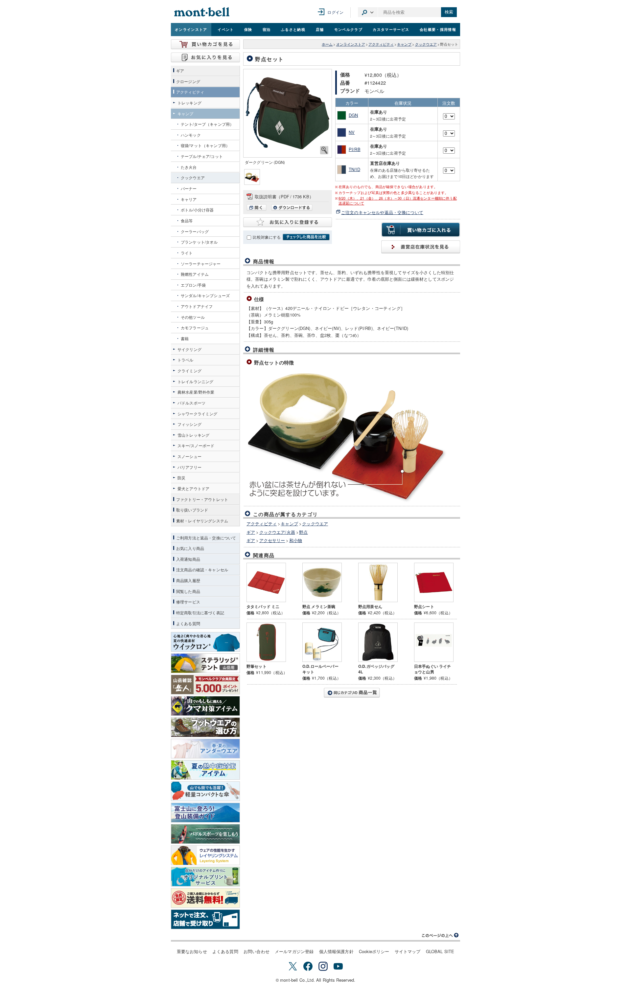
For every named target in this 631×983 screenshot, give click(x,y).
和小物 (295, 540)
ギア (250, 532)
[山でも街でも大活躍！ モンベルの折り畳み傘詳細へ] (205, 791)
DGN (353, 115)
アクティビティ (381, 44)
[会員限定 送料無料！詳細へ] (205, 898)
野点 (303, 532)
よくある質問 (225, 951)
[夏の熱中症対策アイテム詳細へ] (205, 770)
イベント (226, 29)
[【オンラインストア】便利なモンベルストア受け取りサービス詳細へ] (205, 919)
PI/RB (355, 149)
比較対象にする (267, 237)
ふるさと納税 (293, 29)
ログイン (335, 12)
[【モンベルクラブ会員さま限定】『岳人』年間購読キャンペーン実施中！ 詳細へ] (205, 684)
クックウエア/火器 (277, 532)
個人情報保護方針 (336, 951)
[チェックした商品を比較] (306, 237)
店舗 (320, 29)
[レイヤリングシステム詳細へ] (205, 855)
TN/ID (354, 169)
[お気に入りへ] (205, 57)
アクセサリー (272, 540)
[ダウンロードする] (292, 209)
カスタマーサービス (391, 29)
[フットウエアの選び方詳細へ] (205, 727)
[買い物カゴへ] (205, 44)
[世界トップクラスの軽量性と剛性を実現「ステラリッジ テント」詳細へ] (205, 663)
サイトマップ (408, 951)
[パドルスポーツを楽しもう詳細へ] (205, 834)
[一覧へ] (351, 693)
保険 (248, 29)
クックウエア (426, 44)
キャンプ (404, 44)
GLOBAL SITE (440, 951)
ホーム (327, 44)
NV (352, 132)
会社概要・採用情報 (438, 29)
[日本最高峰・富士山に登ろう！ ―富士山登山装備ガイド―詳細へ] (205, 812)
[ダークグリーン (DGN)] (287, 113)
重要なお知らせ (192, 951)
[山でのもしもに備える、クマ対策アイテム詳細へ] (205, 706)
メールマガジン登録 (294, 951)
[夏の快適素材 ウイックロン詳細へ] (205, 642)
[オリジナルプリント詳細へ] (205, 876)
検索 (449, 12)
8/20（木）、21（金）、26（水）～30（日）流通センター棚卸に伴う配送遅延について (398, 201)
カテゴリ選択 (368, 12)
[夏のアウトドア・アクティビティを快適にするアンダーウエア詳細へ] (205, 748)
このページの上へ (440, 935)
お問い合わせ (256, 951)
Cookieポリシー (374, 951)
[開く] (258, 209)
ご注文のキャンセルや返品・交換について (382, 212)
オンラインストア (191, 29)
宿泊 (267, 29)
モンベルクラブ (348, 29)
